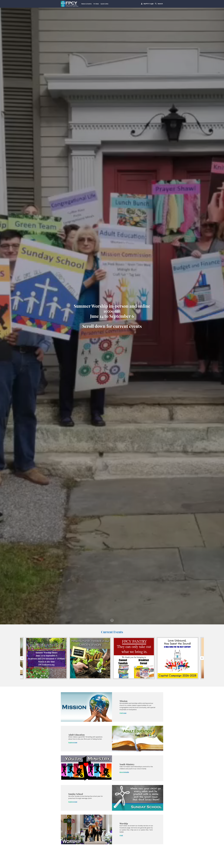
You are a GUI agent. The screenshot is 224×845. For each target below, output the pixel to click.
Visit (121, 835)
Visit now (123, 713)
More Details (124, 772)
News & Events (86, 4)
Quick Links (104, 4)
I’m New (96, 4)
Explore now (72, 743)
